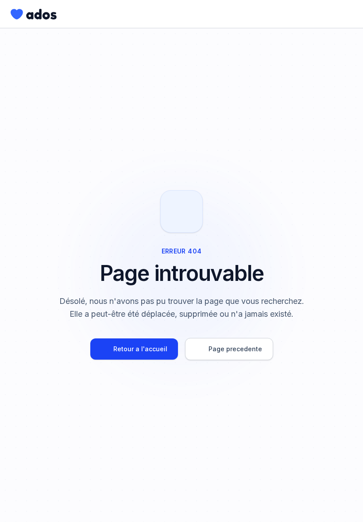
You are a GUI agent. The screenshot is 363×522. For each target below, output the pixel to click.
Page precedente (235, 349)
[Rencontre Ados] (34, 14)
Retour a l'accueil (140, 349)
